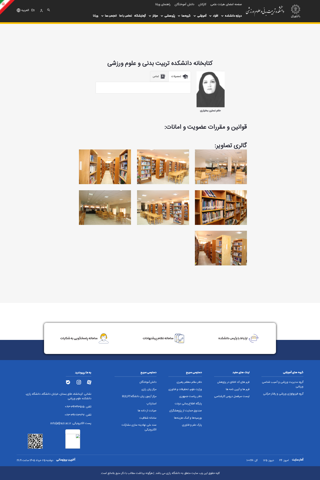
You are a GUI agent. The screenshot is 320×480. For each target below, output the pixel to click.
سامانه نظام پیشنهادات (158, 338)
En (33, 10)
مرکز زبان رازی (148, 389)
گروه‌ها (186, 15)
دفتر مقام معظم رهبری (189, 382)
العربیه (25, 10)
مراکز (155, 15)
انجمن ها (111, 15)
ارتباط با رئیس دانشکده (232, 338)
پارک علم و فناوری (192, 425)
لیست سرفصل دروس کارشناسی (231, 396)
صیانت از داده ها (147, 411)
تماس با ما (125, 15)
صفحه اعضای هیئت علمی (226, 4)
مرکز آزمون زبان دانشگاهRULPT (139, 396)
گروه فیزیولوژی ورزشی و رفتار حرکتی (283, 394)
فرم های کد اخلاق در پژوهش (233, 382)
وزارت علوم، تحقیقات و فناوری (185, 389)
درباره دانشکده (233, 15)
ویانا (95, 15)
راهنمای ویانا (163, 4)
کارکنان (202, 4)
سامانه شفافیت (147, 418)
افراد (215, 15)
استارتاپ (151, 404)
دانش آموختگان (184, 4)
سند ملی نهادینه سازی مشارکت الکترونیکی (139, 427)
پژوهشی (169, 15)
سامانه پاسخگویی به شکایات (78, 338)
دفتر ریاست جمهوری (190, 396)
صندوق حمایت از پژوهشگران (185, 411)
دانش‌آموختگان (147, 382)
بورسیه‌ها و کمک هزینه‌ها (188, 418)
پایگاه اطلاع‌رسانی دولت (188, 404)
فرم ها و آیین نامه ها (237, 389)
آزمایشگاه (140, 15)
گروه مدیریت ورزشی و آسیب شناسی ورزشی (282, 384)
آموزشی (201, 15)
